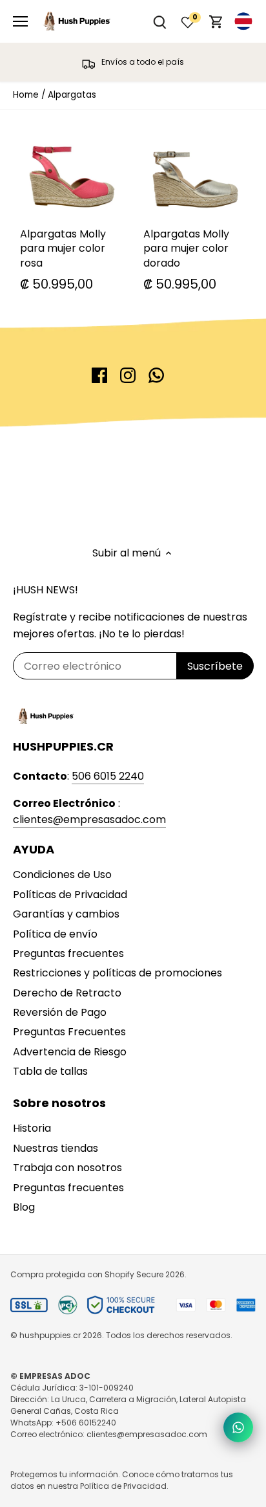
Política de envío (55, 934)
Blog (24, 1207)
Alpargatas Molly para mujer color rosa (63, 248)
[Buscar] (159, 21)
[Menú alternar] (20, 21)
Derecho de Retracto (67, 992)
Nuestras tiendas (55, 1148)
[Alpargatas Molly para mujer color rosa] (72, 169)
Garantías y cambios (66, 914)
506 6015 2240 (108, 776)
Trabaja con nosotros (67, 1167)
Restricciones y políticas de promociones (117, 972)
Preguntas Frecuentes (69, 1031)
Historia (32, 1128)
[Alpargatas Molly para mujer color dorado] (195, 169)
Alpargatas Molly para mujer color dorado (186, 248)
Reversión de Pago (60, 1012)
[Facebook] (99, 375)
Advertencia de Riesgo (70, 1051)
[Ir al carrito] (216, 21)
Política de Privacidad (123, 1485)
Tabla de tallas (50, 1071)
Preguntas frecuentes (68, 953)
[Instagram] (128, 375)
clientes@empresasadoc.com (89, 819)
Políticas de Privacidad (70, 894)
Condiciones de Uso (62, 874)
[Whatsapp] (156, 375)
